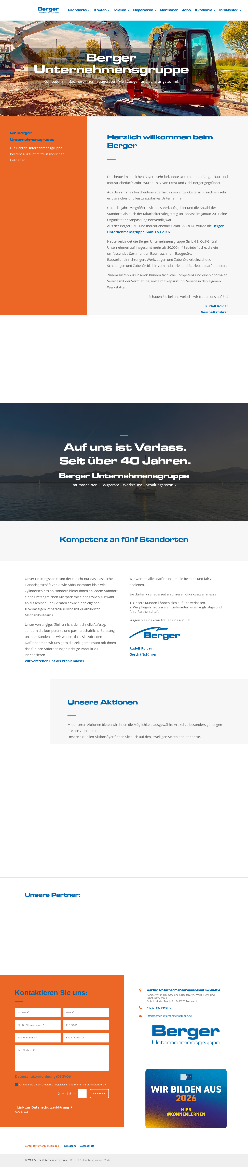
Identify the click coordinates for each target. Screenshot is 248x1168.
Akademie (203, 10)
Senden (99, 1093)
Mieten (120, 10)
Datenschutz (87, 1145)
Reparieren (143, 10)
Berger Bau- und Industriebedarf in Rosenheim (38, 195)
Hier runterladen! (88, 799)
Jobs (186, 10)
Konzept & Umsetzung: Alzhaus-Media (90, 1160)
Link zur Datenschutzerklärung (43, 1107)
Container (169, 10)
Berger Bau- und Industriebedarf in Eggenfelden (38, 216)
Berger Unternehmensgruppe (42, 1145)
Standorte (77, 10)
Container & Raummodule (56, 372)
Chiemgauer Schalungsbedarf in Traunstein (39, 252)
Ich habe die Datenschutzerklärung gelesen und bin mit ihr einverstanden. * (62, 1084)
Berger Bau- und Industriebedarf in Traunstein (38, 175)
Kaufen (100, 10)
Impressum (69, 1145)
